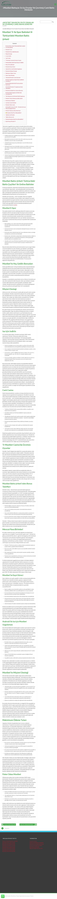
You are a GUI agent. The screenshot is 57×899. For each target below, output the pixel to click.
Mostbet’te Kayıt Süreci (10, 66)
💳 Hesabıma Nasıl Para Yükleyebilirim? (13, 112)
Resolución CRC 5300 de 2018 (8, 844)
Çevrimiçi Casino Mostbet (11, 102)
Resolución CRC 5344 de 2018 (8, 849)
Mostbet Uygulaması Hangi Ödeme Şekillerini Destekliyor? (15, 80)
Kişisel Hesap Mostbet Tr (11, 121)
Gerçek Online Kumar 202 (10, 824)
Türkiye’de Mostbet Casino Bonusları (13, 77)
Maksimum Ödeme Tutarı (11, 73)
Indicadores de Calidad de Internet (37, 844)
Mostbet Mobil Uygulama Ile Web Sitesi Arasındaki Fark (14, 93)
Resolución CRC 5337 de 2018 (8, 848)
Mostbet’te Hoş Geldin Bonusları (12, 51)
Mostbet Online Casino (10, 104)
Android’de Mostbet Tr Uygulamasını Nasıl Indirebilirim (14, 87)
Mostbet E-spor (9, 49)
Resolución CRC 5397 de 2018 (8, 851)
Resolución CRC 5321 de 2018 (8, 845)
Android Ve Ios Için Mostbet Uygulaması (14, 69)
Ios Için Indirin (8, 56)
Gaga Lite (21, 896)
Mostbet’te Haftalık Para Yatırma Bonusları (14, 90)
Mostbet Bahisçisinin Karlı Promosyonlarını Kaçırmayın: (14, 84)
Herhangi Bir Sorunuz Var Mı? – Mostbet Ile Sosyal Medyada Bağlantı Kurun (16, 107)
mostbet (15, 205)
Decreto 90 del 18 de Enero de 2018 (9, 841)
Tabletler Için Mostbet (10, 114)
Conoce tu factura (33, 841)
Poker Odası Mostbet (10, 75)
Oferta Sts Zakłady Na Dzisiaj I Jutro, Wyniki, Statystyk (28, 824)
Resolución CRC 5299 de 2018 (8, 842)
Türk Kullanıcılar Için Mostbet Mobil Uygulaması (15, 96)
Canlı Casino (8, 58)
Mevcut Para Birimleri (10, 64)
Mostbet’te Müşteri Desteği (11, 71)
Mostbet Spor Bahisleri (10, 100)
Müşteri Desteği (9, 53)
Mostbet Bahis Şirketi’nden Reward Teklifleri (14, 62)
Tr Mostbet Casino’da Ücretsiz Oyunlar (13, 60)
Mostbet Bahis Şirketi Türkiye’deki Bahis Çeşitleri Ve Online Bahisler (15, 46)
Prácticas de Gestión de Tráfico (36, 845)
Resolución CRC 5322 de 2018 (8, 847)
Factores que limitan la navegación (36, 842)
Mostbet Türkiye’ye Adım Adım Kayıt (13, 110)
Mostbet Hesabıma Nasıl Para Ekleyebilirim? (14, 119)
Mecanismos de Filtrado (34, 847)
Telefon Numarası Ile (10, 117)
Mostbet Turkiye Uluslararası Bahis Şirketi (14, 98)
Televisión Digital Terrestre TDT (36, 848)
